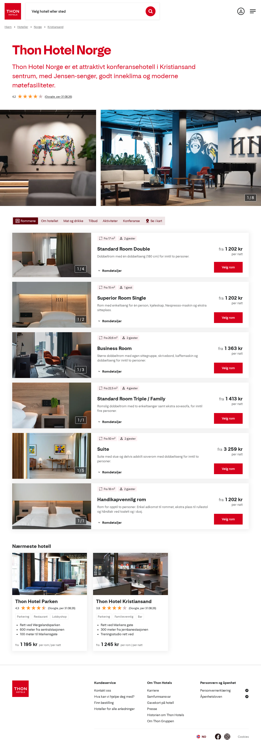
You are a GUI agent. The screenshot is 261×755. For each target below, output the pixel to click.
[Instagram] (227, 737)
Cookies (243, 736)
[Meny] (252, 11)
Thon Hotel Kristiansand (124, 601)
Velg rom (228, 267)
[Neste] (256, 157)
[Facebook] (218, 737)
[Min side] (241, 11)
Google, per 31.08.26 (58, 96)
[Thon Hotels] (13, 11)
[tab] (25, 221)
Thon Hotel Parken (36, 601)
